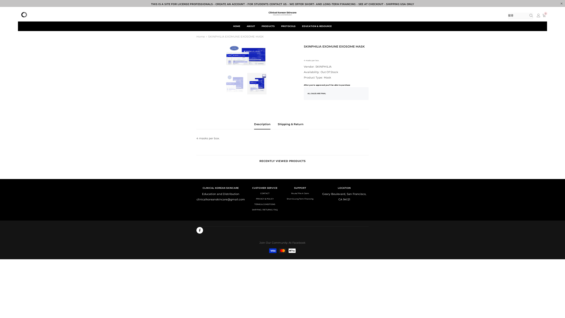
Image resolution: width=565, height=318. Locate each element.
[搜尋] (520, 16)
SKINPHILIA (323, 66)
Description (262, 124)
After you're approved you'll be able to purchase (327, 85)
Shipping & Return (290, 124)
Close (561, 3)
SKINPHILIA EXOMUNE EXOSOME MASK (334, 46)
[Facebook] (199, 230)
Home (200, 36)
